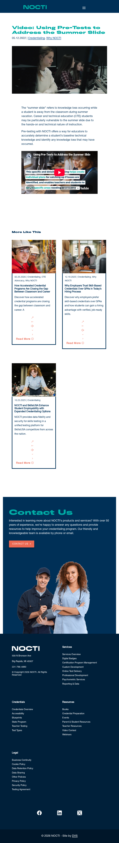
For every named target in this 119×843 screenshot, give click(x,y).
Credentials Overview (22, 710)
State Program (19, 722)
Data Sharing (18, 773)
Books (65, 710)
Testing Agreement (21, 790)
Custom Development (73, 667)
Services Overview (71, 655)
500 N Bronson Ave (21, 656)
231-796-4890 (19, 667)
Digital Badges (69, 659)
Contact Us (20, 544)
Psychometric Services (73, 680)
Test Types (17, 731)
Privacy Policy (19, 781)
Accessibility (18, 714)
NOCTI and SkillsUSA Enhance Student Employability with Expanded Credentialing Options (32, 408)
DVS (75, 836)
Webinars (66, 735)
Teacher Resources (72, 726)
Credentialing (36, 38)
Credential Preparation (73, 714)
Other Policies (19, 777)
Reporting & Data (70, 684)
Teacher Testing (19, 726)
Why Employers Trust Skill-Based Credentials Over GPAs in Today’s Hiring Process (83, 289)
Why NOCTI (53, 38)
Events (65, 718)
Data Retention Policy (22, 769)
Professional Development (75, 676)
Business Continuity (21, 760)
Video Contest (69, 731)
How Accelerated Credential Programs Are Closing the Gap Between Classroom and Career (32, 289)
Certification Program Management (79, 663)
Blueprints (17, 718)
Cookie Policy (18, 764)
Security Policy (19, 785)
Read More (23, 339)
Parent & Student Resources (76, 722)
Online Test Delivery (72, 671)
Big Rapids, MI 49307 (22, 661)
